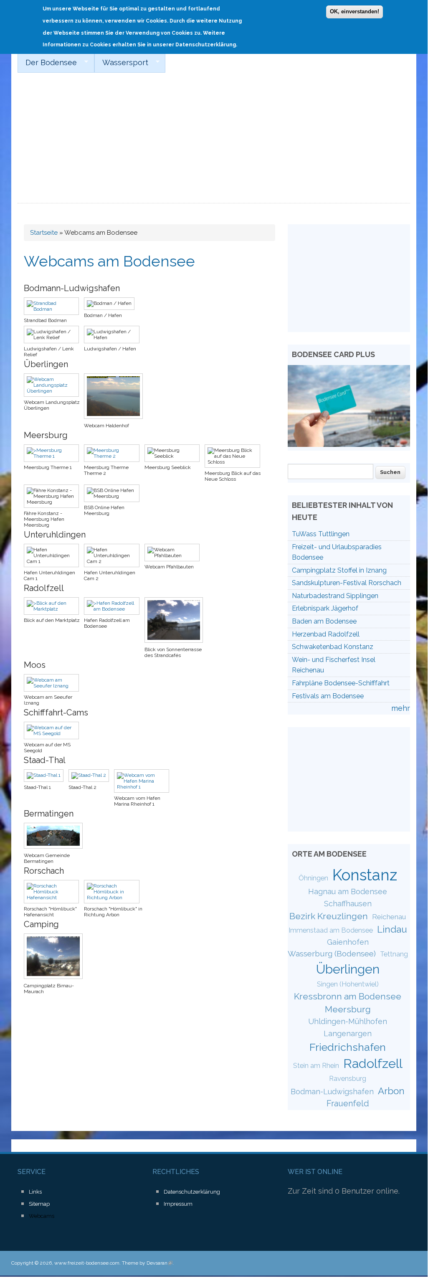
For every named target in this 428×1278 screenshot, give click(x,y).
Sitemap (39, 1204)
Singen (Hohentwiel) (348, 984)
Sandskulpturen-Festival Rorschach (346, 583)
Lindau (392, 929)
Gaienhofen (348, 942)
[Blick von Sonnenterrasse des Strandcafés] (176, 644)
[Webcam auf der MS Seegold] (54, 733)
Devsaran (159, 1263)
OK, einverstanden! (354, 11)
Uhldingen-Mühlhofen (347, 1021)
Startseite (44, 232)
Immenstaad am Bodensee (331, 930)
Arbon (391, 1090)
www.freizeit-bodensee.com (86, 1263)
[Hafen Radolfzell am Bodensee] (114, 609)
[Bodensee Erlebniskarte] (349, 444)
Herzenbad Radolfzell (326, 634)
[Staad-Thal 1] (46, 775)
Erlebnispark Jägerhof (325, 608)
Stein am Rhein (316, 1066)
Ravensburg (347, 1079)
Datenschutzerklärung (192, 1192)
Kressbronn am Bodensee (347, 996)
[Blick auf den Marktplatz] (54, 609)
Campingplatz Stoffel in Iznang (339, 570)
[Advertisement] (214, 140)
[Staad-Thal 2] (91, 775)
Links (35, 1192)
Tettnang (394, 954)
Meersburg (348, 1009)
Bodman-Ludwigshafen (332, 1091)
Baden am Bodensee (324, 621)
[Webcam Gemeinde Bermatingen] (56, 849)
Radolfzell (373, 1063)
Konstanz (364, 875)
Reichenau (389, 917)
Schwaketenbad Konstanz (332, 647)
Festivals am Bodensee (328, 696)
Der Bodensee (47, 62)
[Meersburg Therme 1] (54, 456)
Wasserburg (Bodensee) (332, 953)
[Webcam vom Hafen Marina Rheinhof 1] (144, 787)
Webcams (41, 1216)
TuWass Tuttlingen (320, 534)
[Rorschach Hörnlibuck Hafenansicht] (54, 897)
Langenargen (348, 1033)
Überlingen (348, 968)
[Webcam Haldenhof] (116, 420)
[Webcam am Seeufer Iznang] (54, 686)
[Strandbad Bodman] (54, 309)
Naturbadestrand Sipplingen (335, 596)
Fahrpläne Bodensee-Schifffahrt (341, 683)
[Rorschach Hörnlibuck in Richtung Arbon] (114, 897)
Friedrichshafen (347, 1047)
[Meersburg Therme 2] (114, 456)
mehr (400, 708)
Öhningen (313, 878)
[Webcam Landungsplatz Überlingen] (54, 391)
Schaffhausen (348, 903)
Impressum (178, 1204)
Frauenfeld (348, 1103)
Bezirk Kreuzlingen (328, 916)
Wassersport (121, 62)
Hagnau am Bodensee (347, 891)
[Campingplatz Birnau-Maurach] (56, 980)
